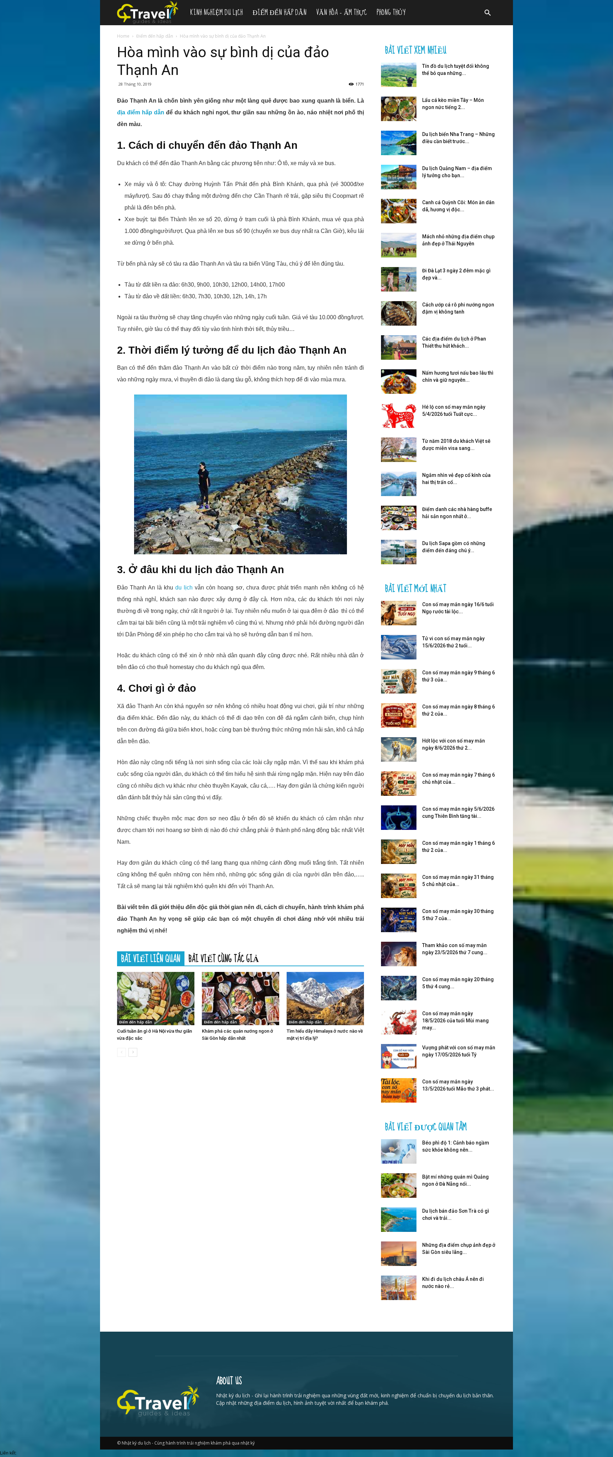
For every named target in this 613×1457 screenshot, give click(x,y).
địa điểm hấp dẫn (140, 112)
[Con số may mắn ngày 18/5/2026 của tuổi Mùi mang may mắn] (398, 1022)
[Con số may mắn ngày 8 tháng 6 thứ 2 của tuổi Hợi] (398, 715)
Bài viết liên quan (150, 958)
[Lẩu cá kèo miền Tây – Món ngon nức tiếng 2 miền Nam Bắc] (398, 109)
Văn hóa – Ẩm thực (341, 12)
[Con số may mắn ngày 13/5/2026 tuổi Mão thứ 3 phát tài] (398, 1090)
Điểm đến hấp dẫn (279, 12)
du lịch (184, 588)
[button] (487, 13)
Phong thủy (391, 12)
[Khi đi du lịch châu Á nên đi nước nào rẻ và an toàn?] (398, 1288)
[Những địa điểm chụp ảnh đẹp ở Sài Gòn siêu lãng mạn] (398, 1253)
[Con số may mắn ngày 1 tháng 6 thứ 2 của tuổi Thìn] (398, 851)
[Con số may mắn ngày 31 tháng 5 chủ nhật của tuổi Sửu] (398, 886)
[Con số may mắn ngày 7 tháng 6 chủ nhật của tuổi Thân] (398, 783)
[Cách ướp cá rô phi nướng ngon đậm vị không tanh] (398, 313)
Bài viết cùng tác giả (224, 958)
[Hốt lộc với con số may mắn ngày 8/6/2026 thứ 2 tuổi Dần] (398, 749)
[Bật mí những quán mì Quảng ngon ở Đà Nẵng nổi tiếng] (398, 1185)
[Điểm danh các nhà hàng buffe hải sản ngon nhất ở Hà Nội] (398, 518)
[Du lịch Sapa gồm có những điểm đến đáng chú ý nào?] (398, 552)
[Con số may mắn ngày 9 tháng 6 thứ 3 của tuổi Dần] (398, 681)
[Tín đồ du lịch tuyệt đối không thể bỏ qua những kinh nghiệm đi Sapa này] (398, 74)
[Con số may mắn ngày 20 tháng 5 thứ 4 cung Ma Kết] (398, 988)
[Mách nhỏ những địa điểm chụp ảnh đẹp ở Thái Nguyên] (398, 245)
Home (123, 36)
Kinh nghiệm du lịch (216, 12)
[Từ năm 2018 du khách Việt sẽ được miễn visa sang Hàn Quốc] (398, 449)
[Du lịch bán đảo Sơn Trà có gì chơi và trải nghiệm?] (398, 1219)
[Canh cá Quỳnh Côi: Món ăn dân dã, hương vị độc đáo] (398, 211)
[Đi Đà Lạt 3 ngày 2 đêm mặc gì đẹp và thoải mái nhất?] (398, 279)
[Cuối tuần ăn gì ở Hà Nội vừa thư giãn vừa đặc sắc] (155, 998)
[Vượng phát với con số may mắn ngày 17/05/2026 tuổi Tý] (398, 1056)
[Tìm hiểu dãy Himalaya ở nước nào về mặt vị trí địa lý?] (325, 998)
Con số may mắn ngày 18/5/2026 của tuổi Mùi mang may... (455, 1021)
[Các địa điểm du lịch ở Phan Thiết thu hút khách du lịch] (398, 347)
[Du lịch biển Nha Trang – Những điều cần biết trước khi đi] (398, 143)
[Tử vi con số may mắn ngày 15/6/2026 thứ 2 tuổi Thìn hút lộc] (398, 647)
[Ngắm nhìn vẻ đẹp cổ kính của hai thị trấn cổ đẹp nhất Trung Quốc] (398, 484)
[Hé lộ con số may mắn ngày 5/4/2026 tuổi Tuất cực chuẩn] (398, 415)
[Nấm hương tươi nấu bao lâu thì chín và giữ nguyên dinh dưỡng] (398, 381)
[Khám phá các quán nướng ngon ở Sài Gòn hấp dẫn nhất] (240, 998)
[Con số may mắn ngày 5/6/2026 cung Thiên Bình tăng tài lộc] (398, 817)
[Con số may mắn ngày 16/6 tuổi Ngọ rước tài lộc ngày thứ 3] (398, 613)
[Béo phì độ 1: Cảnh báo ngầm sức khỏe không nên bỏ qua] (398, 1151)
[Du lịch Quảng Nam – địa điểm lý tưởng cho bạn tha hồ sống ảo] (398, 177)
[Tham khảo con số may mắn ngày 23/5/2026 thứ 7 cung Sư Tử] (398, 954)
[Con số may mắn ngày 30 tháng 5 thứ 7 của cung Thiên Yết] (398, 920)
